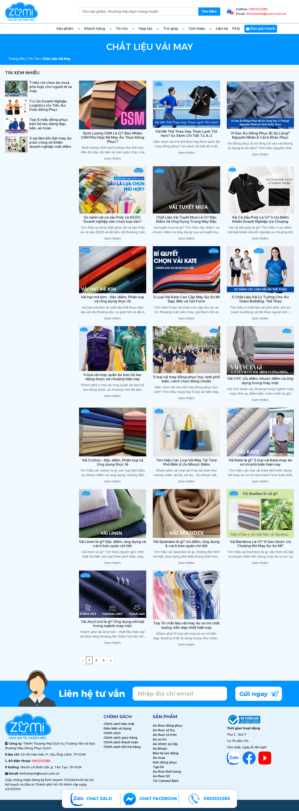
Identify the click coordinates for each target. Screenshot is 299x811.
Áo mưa (159, 758)
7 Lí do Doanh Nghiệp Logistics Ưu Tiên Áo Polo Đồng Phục (48, 105)
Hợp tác (146, 29)
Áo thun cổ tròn (165, 735)
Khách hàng (95, 29)
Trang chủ (17, 59)
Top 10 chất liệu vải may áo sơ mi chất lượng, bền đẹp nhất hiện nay (186, 625)
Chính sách (112, 733)
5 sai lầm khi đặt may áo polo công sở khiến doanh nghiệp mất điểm (50, 142)
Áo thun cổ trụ (164, 730)
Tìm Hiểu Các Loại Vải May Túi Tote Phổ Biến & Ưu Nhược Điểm (186, 462)
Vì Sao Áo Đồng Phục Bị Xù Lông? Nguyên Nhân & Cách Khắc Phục (260, 135)
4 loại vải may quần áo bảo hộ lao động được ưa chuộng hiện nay (112, 377)
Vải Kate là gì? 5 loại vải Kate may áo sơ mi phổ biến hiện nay (260, 462)
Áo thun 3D (161, 776)
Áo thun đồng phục (168, 726)
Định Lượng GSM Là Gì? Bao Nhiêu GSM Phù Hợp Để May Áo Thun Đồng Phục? (112, 137)
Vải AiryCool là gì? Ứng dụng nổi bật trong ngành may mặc (112, 624)
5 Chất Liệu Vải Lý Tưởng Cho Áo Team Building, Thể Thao (260, 299)
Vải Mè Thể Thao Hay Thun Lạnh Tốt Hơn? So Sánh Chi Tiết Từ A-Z (186, 133)
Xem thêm (112, 159)
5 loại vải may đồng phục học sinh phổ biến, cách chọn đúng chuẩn (186, 379)
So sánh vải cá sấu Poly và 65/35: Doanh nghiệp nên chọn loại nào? (112, 219)
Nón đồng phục (165, 762)
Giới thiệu (197, 29)
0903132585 (258, 9)
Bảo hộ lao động (165, 753)
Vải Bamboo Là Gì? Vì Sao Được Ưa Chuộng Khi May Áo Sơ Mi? (260, 544)
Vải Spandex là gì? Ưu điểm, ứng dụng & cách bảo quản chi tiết (186, 544)
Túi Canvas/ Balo (166, 781)
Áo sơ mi (159, 739)
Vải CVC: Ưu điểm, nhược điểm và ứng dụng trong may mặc (260, 380)
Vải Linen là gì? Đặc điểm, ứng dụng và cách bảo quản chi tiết (112, 544)
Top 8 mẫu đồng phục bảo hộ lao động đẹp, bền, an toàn (48, 124)
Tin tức (122, 29)
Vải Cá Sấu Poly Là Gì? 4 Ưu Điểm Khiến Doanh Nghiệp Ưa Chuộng (260, 219)
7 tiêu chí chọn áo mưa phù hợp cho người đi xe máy (50, 87)
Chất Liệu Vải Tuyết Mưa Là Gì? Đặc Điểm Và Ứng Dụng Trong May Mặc (186, 219)
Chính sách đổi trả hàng (122, 747)
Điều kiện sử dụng (117, 728)
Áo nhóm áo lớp (165, 744)
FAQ (236, 29)
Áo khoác (160, 749)
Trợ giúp (171, 29)
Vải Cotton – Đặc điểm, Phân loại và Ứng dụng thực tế (112, 462)
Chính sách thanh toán (121, 742)
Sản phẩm (65, 29)
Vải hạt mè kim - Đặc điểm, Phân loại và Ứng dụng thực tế (112, 299)
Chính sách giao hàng (120, 738)
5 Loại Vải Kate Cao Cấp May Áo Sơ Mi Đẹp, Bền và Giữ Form (186, 299)
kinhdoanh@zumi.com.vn (266, 14)
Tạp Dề (158, 767)
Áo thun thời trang (167, 772)
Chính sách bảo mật (119, 724)
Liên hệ (222, 29)
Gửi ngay (254, 694)
